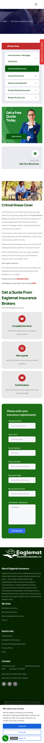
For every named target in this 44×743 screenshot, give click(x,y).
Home (4, 21)
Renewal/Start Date (17, 489)
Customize (22, 732)
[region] (22, 724)
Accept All (22, 726)
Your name (13, 434)
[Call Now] (5, 738)
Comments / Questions (18, 502)
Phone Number (15, 462)
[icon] (4, 684)
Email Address (15, 448)
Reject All (22, 738)
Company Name (15, 421)
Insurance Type (15, 475)
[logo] (22, 554)
